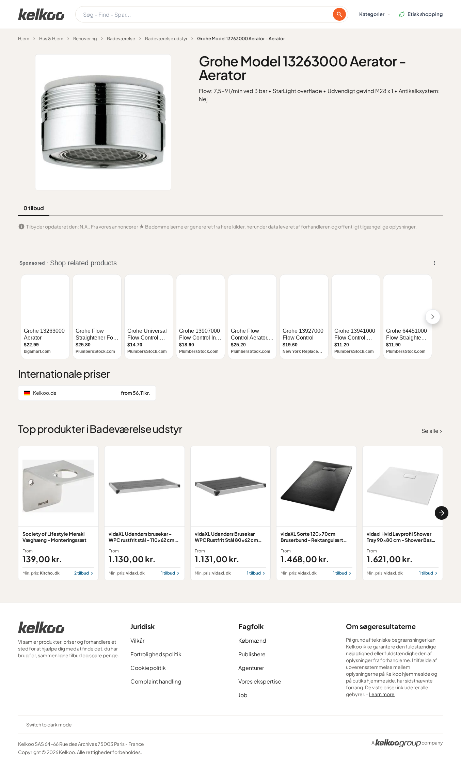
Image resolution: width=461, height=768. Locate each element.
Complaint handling (155, 681)
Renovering (85, 38)
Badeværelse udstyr (166, 38)
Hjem (23, 38)
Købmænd (252, 640)
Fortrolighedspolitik (155, 654)
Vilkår (137, 640)
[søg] (339, 14)
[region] (230, 513)
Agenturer (251, 667)
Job (243, 695)
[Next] (441, 513)
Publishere (252, 654)
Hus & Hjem (51, 38)
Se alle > (432, 430)
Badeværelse (121, 38)
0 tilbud (33, 207)
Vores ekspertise (259, 681)
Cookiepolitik (148, 667)
